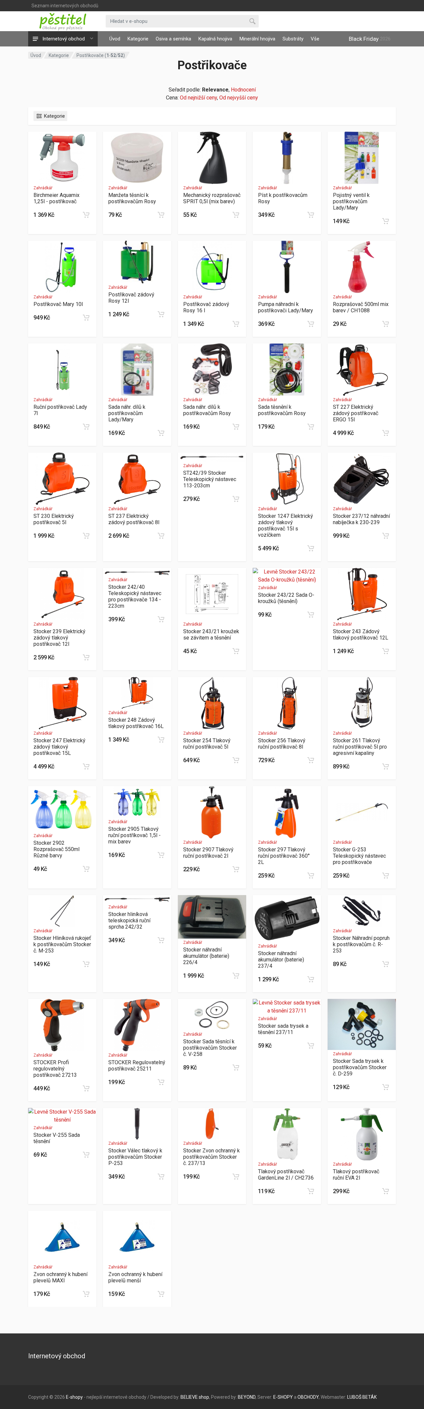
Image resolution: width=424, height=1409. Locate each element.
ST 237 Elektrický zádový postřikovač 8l (133, 519)
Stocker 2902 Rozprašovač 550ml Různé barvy (56, 849)
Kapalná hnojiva (215, 39)
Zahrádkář (42, 188)
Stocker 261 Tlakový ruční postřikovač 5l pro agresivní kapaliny (360, 746)
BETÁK (369, 1397)
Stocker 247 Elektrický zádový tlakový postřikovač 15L (59, 746)
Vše (315, 39)
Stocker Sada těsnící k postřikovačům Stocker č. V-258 (210, 1047)
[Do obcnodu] (86, 215)
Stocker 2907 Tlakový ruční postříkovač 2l (208, 852)
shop (204, 1397)
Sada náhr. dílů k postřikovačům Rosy (207, 410)
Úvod (114, 39)
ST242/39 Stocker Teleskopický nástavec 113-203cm (209, 479)
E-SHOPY (283, 1397)
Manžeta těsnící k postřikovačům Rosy (132, 198)
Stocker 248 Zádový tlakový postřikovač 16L (136, 723)
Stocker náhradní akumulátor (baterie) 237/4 (281, 959)
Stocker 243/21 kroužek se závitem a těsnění (211, 634)
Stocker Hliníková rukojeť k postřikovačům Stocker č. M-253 (62, 944)
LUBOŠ (354, 1397)
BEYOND (246, 1397)
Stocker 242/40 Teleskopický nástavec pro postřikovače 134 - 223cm (134, 596)
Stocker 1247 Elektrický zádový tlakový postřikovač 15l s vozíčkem (285, 525)
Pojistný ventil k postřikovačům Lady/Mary (351, 201)
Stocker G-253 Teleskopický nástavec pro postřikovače (359, 855)
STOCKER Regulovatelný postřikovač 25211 (136, 1065)
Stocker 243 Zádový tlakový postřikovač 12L (360, 634)
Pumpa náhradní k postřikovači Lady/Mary (285, 307)
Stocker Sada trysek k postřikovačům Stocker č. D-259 (360, 1067)
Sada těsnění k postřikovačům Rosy (282, 410)
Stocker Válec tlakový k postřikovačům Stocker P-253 (135, 1156)
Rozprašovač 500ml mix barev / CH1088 (361, 307)
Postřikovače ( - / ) (101, 55)
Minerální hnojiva (257, 39)
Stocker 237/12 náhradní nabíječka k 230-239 (361, 519)
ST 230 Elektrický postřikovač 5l (53, 519)
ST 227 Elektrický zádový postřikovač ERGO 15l (355, 413)
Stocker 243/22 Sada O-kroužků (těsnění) (286, 598)
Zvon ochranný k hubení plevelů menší (135, 1277)
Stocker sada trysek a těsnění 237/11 (283, 1029)
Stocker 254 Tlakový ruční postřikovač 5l (207, 743)
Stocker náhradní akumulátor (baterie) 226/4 (206, 956)
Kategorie (138, 39)
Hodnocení (243, 90)
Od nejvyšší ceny (238, 97)
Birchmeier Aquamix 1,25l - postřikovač (56, 198)
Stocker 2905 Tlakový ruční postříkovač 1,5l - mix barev (134, 835)
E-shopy (74, 1397)
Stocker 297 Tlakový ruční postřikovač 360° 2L (284, 855)
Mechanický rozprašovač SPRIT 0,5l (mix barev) (211, 198)
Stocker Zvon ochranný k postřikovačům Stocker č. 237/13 (211, 1156)
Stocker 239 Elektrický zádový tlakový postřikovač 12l (59, 637)
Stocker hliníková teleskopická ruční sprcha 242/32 (129, 920)
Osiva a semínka (173, 39)
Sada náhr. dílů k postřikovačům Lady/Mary (126, 413)
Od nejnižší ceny (198, 97)
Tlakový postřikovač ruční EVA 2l (356, 1174)
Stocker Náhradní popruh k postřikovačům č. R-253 (361, 944)
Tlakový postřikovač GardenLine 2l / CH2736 (286, 1174)
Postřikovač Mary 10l (58, 304)
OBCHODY (308, 1397)
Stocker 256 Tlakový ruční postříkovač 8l (281, 743)
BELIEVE (189, 1397)
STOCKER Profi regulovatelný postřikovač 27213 (55, 1068)
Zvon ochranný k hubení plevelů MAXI (60, 1277)
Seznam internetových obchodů (64, 5)
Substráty (293, 39)
